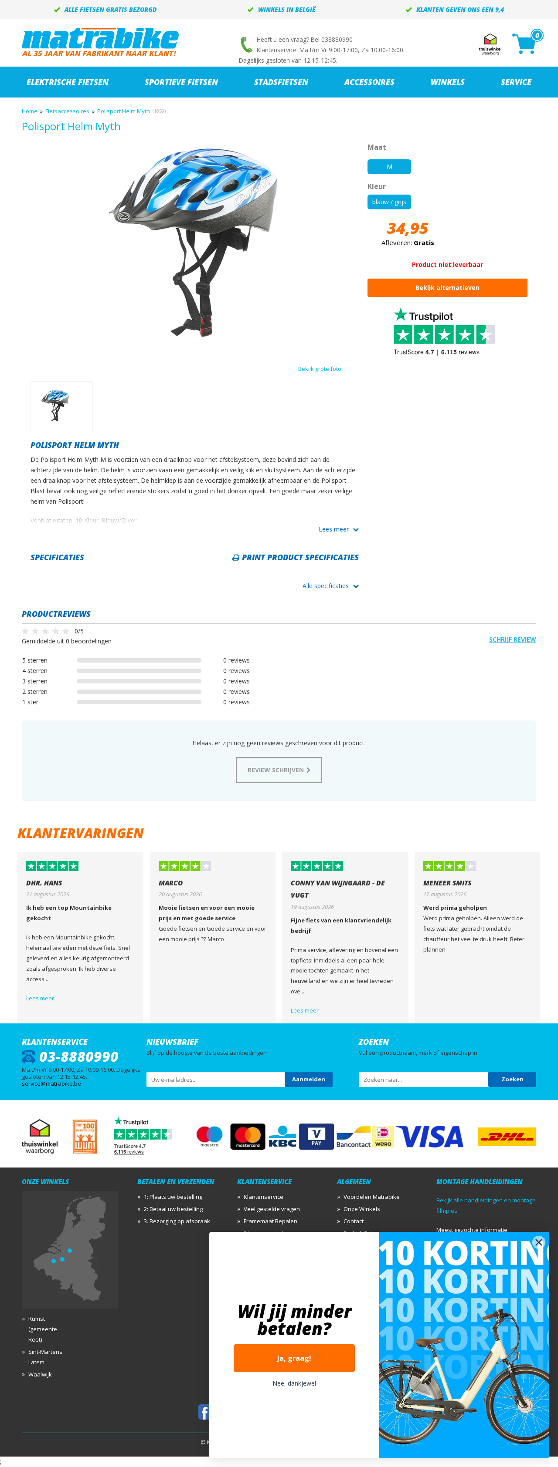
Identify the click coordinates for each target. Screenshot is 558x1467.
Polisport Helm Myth (123, 111)
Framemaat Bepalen (270, 1221)
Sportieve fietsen (181, 82)
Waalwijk (40, 1374)
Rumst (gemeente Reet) (42, 1329)
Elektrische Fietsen (68, 82)
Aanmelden (308, 1079)
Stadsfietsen (281, 82)
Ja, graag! (294, 1358)
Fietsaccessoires (67, 111)
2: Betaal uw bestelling (173, 1209)
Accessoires (369, 82)
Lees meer (334, 529)
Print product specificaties (300, 557)
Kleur (376, 186)
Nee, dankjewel (294, 1383)
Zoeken (512, 1079)
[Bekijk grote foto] (195, 350)
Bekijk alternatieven (447, 287)
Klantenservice (263, 1197)
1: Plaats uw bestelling (173, 1197)
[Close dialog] (539, 1242)
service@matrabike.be (51, 1083)
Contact (354, 1221)
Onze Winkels (362, 1209)
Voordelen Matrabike (372, 1197)
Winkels (448, 82)
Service (516, 82)
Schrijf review (512, 639)
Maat (376, 147)
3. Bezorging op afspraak (177, 1221)
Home (29, 111)
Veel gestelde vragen (272, 1209)
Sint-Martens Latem (45, 1357)
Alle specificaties (326, 586)
